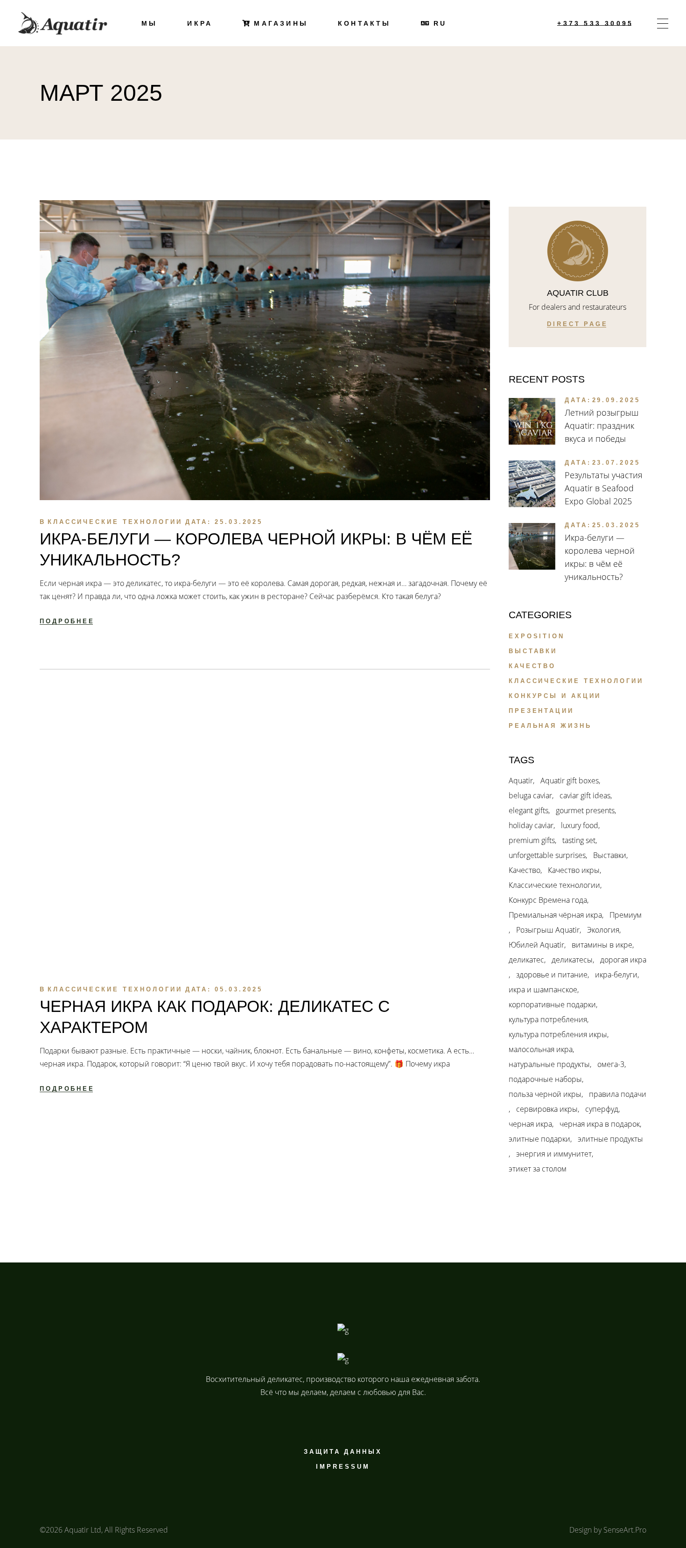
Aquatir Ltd (82, 1530)
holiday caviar (531, 825)
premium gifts (532, 840)
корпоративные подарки (552, 1004)
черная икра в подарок (600, 1124)
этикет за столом (538, 1169)
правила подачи (617, 1094)
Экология (603, 930)
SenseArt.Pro (624, 1530)
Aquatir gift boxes (569, 780)
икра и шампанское (543, 989)
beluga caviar (530, 795)
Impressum (343, 1466)
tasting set (578, 840)
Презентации (541, 710)
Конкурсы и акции (555, 695)
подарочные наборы (545, 1079)
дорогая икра (623, 960)
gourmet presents (585, 810)
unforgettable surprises (547, 855)
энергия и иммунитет (554, 1154)
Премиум (625, 915)
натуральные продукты (549, 1064)
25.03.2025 (239, 521)
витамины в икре (602, 945)
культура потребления (548, 1019)
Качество (532, 665)
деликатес (526, 960)
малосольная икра (541, 1049)
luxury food (579, 825)
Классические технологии (115, 521)
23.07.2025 (616, 462)
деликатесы (572, 960)
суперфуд (601, 1109)
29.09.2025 (616, 400)
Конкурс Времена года (548, 900)
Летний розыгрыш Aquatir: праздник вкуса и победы (601, 425)
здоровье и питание (552, 974)
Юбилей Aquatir (536, 945)
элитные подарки (539, 1139)
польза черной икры (545, 1094)
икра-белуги (616, 974)
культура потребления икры (558, 1034)
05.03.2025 (239, 989)
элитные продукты (610, 1139)
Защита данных (343, 1451)
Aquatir (521, 780)
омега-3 (610, 1064)
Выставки (533, 651)
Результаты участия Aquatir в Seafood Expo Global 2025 (604, 488)
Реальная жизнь (550, 725)
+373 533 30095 (595, 23)
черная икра (530, 1124)
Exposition (537, 636)
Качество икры (574, 870)
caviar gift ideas (585, 795)
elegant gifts (528, 810)
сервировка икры (547, 1109)
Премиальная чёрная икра (555, 915)
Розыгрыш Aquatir (548, 930)
